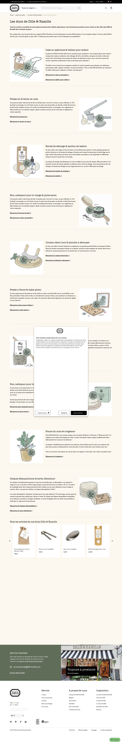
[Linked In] (26, 722)
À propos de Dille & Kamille (76, 694)
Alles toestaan (78, 413)
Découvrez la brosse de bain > (20, 213)
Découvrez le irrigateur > (54, 456)
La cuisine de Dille (101, 703)
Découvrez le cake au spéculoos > (57, 75)
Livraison (44, 700)
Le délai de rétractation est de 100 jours (36, 1)
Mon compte (106, 8)
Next (112, 541)
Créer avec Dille (100, 697)
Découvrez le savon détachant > (21, 511)
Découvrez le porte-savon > (19, 411)
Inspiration (102, 690)
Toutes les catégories (28, 8)
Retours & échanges (47, 703)
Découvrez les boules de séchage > (58, 171)
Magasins (91, 1)
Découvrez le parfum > (53, 176)
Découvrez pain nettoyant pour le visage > (25, 407)
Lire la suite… (45, 706)
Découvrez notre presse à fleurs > (21, 305)
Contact (44, 694)
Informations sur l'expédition (18, 1)
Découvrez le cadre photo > (19, 310)
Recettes (98, 709)
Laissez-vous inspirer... (20, 15)
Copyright (94, 730)
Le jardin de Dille (101, 700)
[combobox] (61, 8)
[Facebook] (21, 722)
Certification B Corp (74, 709)
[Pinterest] (16, 722)
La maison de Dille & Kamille (34, 15)
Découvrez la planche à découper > (58, 260)
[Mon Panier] (111, 8)
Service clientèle (99, 1)
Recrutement (72, 700)
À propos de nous (78, 690)
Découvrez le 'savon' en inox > (20, 121)
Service (45, 690)
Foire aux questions (47, 697)
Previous (10, 541)
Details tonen (42, 413)
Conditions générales (106, 730)
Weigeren (64, 413)
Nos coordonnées (74, 706)
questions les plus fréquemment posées (31, 661)
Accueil (11, 15)
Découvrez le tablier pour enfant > (58, 80)
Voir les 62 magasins (73, 673)
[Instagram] (11, 722)
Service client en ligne (17, 673)
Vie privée (72, 730)
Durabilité (72, 703)
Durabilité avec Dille (102, 706)
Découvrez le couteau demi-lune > (57, 255)
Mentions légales (83, 730)
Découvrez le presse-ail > (18, 117)
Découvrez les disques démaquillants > (23, 506)
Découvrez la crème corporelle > (21, 218)
